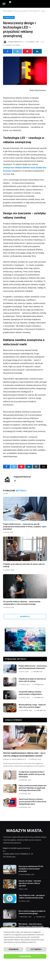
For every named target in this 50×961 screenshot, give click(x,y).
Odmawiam (13, 949)
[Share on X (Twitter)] (17, 51)
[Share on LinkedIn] (37, 51)
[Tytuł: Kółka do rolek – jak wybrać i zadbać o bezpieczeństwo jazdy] (9, 898)
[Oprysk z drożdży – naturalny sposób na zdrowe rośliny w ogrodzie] (9, 884)
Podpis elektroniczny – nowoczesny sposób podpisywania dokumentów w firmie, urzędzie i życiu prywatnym (24, 526)
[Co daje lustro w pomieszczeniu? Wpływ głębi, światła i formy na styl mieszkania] (10, 775)
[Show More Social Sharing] (44, 51)
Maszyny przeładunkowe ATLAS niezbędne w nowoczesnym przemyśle (31, 868)
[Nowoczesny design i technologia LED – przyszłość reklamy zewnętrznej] (25, 71)
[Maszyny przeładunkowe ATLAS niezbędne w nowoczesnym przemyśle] (9, 869)
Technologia (9, 17)
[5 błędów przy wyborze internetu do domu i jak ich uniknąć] (25, 549)
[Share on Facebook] (7, 51)
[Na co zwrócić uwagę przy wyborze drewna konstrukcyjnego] (9, 914)
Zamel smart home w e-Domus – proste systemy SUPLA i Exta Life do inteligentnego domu (32, 801)
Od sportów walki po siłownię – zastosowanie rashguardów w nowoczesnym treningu (30, 694)
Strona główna (8, 11)
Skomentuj (25, 616)
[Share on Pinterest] (27, 51)
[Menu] (4, 4)
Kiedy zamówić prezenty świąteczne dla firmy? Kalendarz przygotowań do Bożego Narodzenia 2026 (32, 788)
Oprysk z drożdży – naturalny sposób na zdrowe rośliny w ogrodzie (30, 883)
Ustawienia (36, 949)
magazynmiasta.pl (15, 42)
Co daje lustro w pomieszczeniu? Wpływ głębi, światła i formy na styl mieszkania (32, 774)
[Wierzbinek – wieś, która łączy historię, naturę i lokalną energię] (9, 927)
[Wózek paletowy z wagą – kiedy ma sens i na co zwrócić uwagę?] (10, 707)
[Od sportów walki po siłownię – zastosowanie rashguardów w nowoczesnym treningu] (25, 586)
